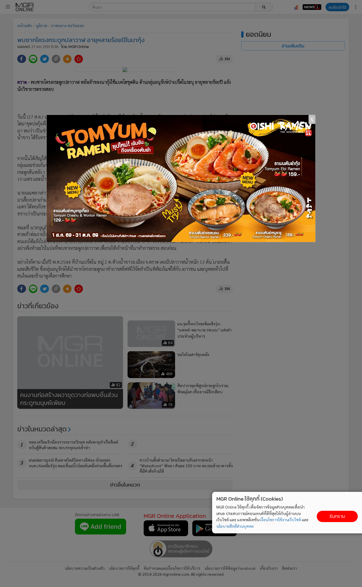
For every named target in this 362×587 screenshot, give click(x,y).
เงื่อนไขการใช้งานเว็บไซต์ (280, 519)
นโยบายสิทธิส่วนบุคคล (235, 526)
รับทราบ (337, 516)
